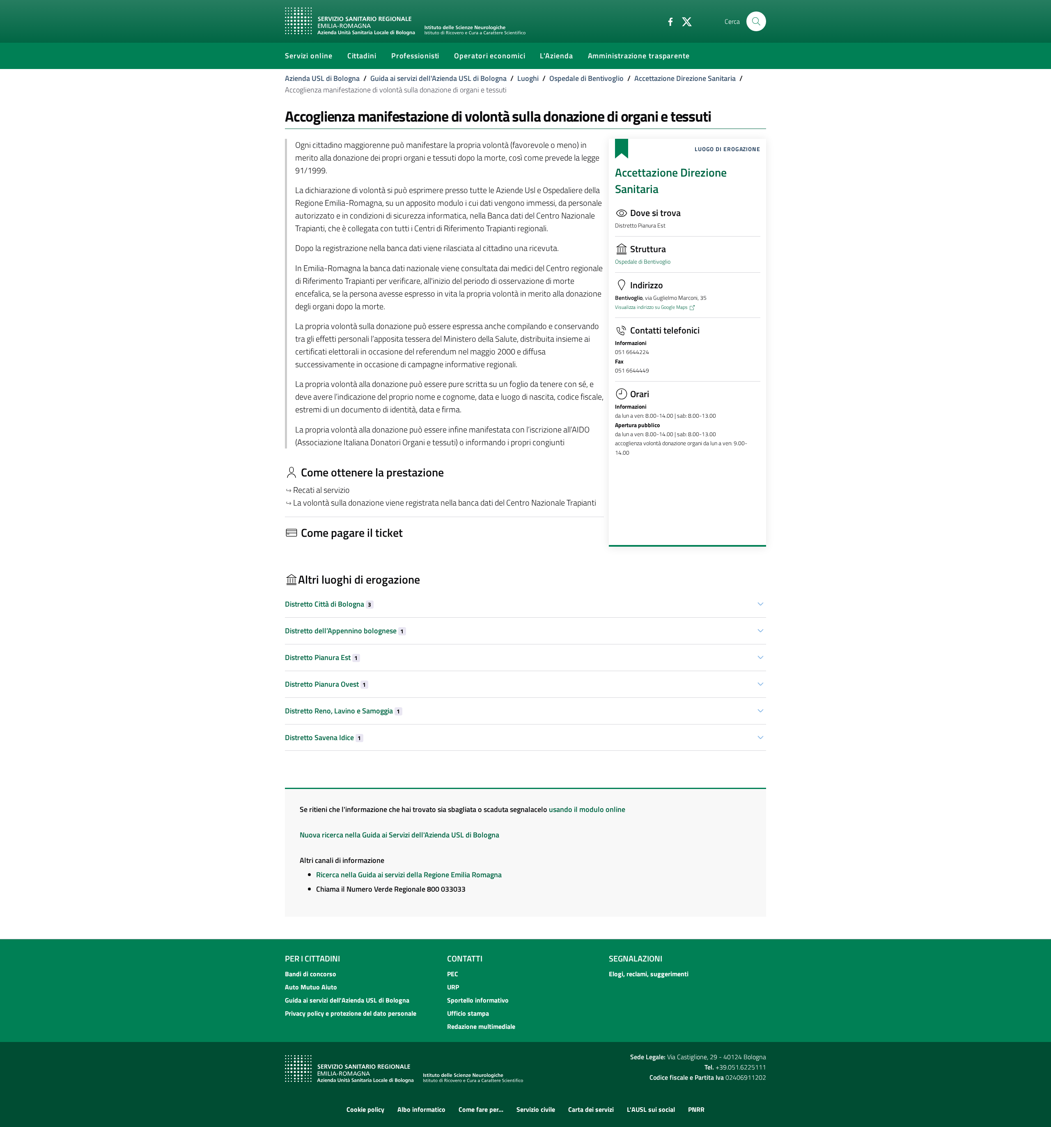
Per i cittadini (312, 958)
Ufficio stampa (468, 1013)
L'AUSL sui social (651, 1109)
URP (453, 987)
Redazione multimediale (481, 1026)
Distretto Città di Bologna (328, 604)
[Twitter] (683, 21)
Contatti (464, 958)
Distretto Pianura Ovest (325, 684)
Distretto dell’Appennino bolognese (344, 630)
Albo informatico (421, 1109)
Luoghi (528, 78)
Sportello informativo (478, 1000)
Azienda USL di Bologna (322, 78)
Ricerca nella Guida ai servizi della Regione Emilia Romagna (409, 874)
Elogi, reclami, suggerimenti (648, 974)
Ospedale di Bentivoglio (586, 78)
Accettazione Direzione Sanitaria (685, 78)
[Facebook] (667, 21)
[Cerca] (756, 21)
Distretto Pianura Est (321, 657)
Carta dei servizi (591, 1109)
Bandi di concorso (310, 974)
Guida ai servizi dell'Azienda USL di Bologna (438, 78)
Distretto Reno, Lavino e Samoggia (342, 710)
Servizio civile (535, 1109)
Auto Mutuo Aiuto (311, 987)
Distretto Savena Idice (323, 737)
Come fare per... (481, 1109)
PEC (452, 974)
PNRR (696, 1109)
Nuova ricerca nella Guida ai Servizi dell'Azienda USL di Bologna (399, 834)
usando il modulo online (587, 809)
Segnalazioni (635, 958)
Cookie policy (365, 1109)
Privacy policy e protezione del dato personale (350, 1013)
